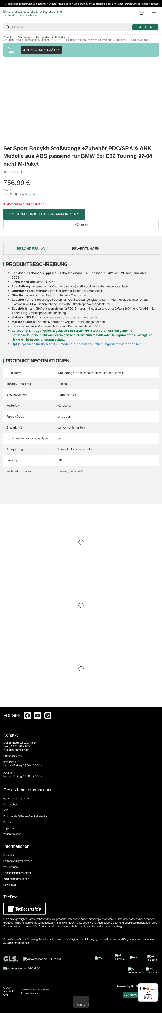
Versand (30, 194)
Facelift (63, 471)
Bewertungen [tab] (86, 249)
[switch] (148, 996)
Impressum (9, 828)
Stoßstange (66, 373)
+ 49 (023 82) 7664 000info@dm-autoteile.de (16, 748)
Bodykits (60, 37)
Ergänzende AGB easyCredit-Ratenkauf (26, 816)
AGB (5, 810)
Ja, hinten (78, 427)
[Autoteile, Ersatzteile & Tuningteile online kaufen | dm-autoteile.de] (35, 13)
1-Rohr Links (66, 449)
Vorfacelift (77, 471)
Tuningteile (42, 37)
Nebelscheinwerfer (88, 373)
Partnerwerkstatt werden (17, 861)
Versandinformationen (16, 878)
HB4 (61, 460)
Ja (59, 438)
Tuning (62, 384)
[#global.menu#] (154, 13)
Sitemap (8, 822)
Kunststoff (65, 405)
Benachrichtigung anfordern (47, 214)
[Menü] (155, 986)
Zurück (7, 37)
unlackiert (65, 416)
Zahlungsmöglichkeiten (17, 873)
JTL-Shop (136, 986)
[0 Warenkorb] (141, 13)
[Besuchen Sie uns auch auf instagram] (47, 715)
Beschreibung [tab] (31, 249)
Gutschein (9, 855)
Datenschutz (11, 804)
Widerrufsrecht (12, 834)
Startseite (24, 37)
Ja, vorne (64, 427)
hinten (71, 394)
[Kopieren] (23, 171)
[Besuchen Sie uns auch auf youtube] (37, 715)
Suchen (145, 27)
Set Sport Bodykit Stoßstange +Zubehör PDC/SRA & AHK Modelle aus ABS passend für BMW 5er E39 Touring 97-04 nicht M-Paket (76, 40)
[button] (155, 705)
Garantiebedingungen (16, 798)
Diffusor (107, 373)
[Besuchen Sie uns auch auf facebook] (27, 715)
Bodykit (119, 373)
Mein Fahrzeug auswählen (41, 50)
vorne (62, 394)
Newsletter (9, 884)
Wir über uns (10, 867)
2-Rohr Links (84, 449)
